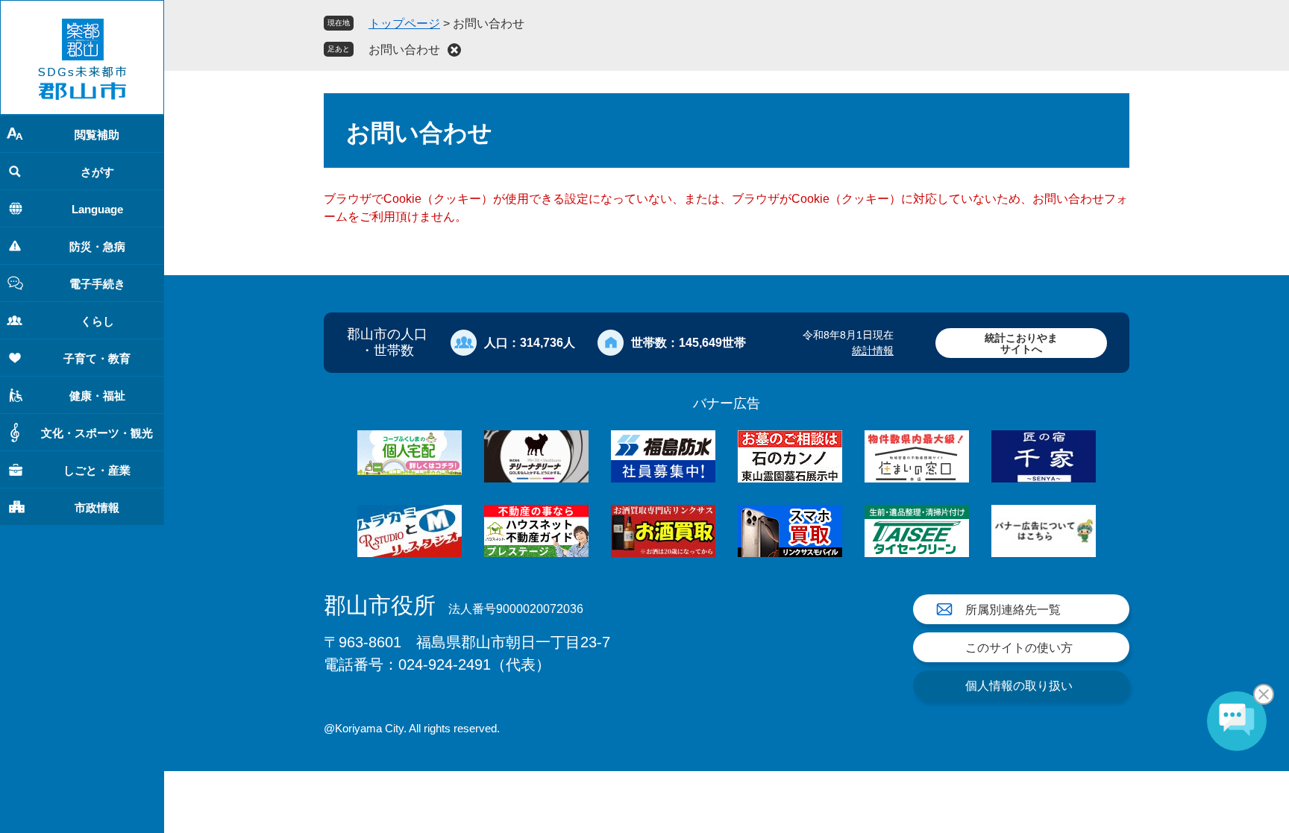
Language (97, 209)
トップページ (404, 23)
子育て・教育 (97, 358)
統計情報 (873, 350)
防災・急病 (97, 246)
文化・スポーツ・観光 (97, 433)
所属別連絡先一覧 (1013, 609)
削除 (454, 50)
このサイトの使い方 (1019, 647)
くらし (97, 321)
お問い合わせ (404, 49)
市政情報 (97, 507)
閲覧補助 (97, 134)
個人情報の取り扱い (1019, 685)
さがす (97, 172)
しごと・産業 (97, 470)
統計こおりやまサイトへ (1021, 343)
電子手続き (97, 283)
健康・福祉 (97, 395)
